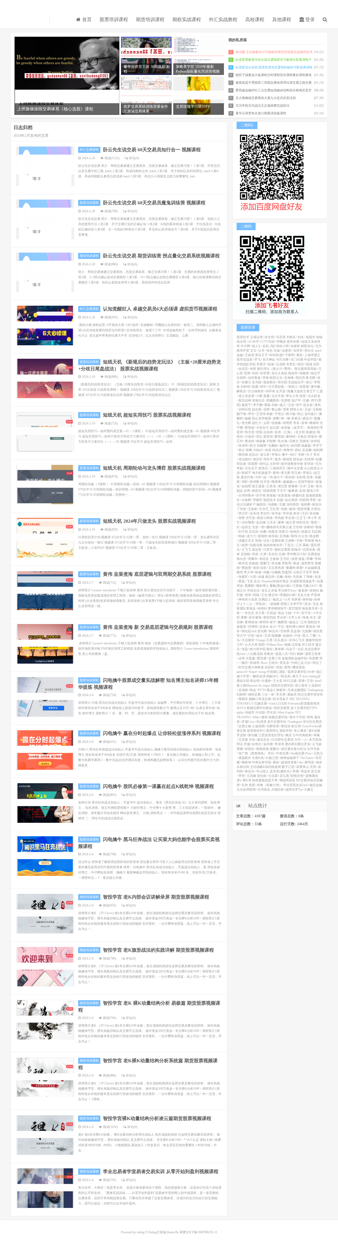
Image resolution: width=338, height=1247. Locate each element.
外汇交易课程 (89, 150)
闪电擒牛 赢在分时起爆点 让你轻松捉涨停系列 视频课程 (162, 733)
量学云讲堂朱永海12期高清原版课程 (261, 113)
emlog (140, 1232)
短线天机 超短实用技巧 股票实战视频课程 (147, 415)
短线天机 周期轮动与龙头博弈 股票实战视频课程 (154, 468)
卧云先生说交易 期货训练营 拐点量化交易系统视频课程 (161, 255)
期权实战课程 (186, 19)
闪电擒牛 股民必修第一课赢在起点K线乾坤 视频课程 (158, 786)
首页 (86, 19)
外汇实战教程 (223, 19)
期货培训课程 (150, 19)
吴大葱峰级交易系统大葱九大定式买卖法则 (266, 98)
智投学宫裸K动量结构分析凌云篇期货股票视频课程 (157, 1118)
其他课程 (281, 19)
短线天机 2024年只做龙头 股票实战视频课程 (149, 521)
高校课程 (254, 19)
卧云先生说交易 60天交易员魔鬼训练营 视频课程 (154, 202)
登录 (309, 19)
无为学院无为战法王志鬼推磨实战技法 (262, 105)
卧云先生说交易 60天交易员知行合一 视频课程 (152, 149)
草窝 (183, 1232)
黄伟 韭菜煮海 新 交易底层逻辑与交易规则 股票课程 (158, 627)
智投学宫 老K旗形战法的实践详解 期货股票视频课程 (158, 950)
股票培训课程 (114, 19)
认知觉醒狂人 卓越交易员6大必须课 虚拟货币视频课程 (160, 308)
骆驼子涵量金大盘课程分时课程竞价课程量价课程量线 (274, 75)
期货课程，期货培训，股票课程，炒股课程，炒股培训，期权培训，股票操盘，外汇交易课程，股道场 (29, 19)
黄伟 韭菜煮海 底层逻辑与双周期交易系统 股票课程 (157, 574)
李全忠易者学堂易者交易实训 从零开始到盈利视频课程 (160, 1171)
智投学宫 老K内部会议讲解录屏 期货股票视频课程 (156, 897)
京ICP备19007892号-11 (201, 1232)
